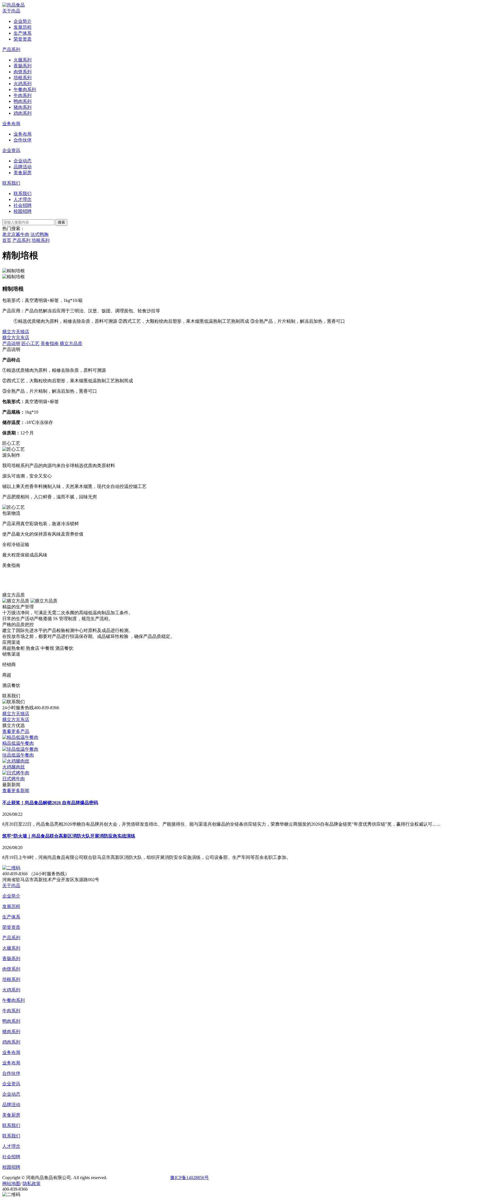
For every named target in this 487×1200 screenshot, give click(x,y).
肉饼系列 (11, 969)
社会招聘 (11, 1156)
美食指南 (50, 343)
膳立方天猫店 (15, 331)
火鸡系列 (11, 989)
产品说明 (11, 343)
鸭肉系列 (11, 1021)
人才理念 (11, 1146)
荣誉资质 (11, 927)
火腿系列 (11, 948)
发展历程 (11, 906)
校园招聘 (11, 1167)
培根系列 (41, 240)
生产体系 (11, 916)
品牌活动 (11, 1104)
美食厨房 (11, 1115)
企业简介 (11, 896)
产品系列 (11, 49)
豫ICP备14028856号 (189, 1177)
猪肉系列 (11, 1031)
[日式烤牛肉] (15, 772)
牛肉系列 (11, 1010)
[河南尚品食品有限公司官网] (13, 5)
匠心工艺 (30, 343)
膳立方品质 (71, 343)
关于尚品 (11, 10)
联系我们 (11, 183)
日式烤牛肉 (13, 778)
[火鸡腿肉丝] (15, 761)
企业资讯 (11, 150)
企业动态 (11, 1094)
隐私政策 (32, 1183)
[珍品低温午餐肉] (20, 749)
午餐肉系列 (13, 1000)
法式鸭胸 (39, 234)
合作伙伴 (11, 1073)
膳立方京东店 (15, 337)
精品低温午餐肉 (18, 743)
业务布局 (11, 123)
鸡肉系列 (11, 1042)
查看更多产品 (15, 731)
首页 (6, 240)
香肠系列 (11, 958)
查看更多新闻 (15, 790)
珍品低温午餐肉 (18, 755)
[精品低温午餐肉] (20, 737)
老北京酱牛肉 (15, 234)
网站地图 (11, 1183)
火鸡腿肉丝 (13, 766)
